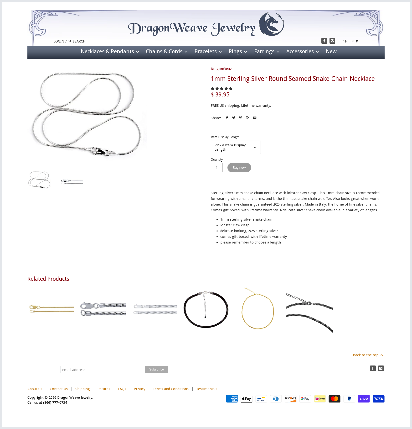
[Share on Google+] (247, 118)
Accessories (300, 51)
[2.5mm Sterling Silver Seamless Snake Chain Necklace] (102, 309)
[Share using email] (254, 118)
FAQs (122, 389)
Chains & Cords (165, 51)
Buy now (239, 167)
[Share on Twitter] (234, 118)
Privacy (139, 389)
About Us (34, 389)
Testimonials (206, 389)
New (331, 51)
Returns (104, 389)
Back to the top (366, 355)
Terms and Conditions (171, 389)
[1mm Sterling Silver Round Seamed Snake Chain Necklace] (87, 114)
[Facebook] (324, 41)
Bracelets (206, 51)
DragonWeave (222, 69)
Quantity (217, 159)
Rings (236, 51)
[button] (222, 88)
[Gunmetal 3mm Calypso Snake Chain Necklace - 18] (309, 309)
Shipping (82, 389)
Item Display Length (225, 137)
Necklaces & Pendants (108, 51)
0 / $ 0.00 (347, 41)
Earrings (265, 51)
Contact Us (59, 389)
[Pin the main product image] (240, 118)
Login (58, 41)
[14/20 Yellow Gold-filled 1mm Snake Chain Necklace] (50, 309)
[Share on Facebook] (227, 118)
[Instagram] (332, 41)
